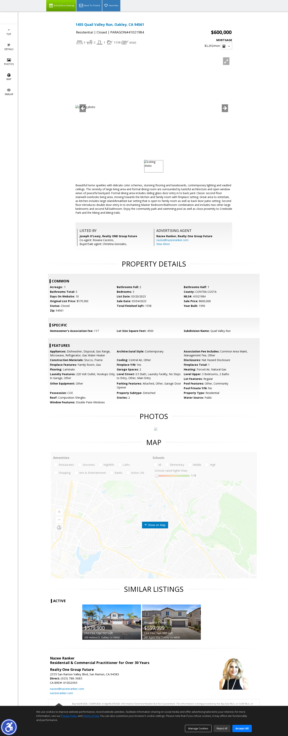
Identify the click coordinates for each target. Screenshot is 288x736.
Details (9, 49)
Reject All (222, 728)
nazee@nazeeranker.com (172, 240)
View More (163, 244)
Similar (9, 94)
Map (8, 79)
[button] (8, 727)
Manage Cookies (198, 728)
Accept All (242, 728)
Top (8, 34)
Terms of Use (91, 716)
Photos (9, 64)
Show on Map (156, 525)
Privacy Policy (69, 716)
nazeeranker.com (61, 693)
